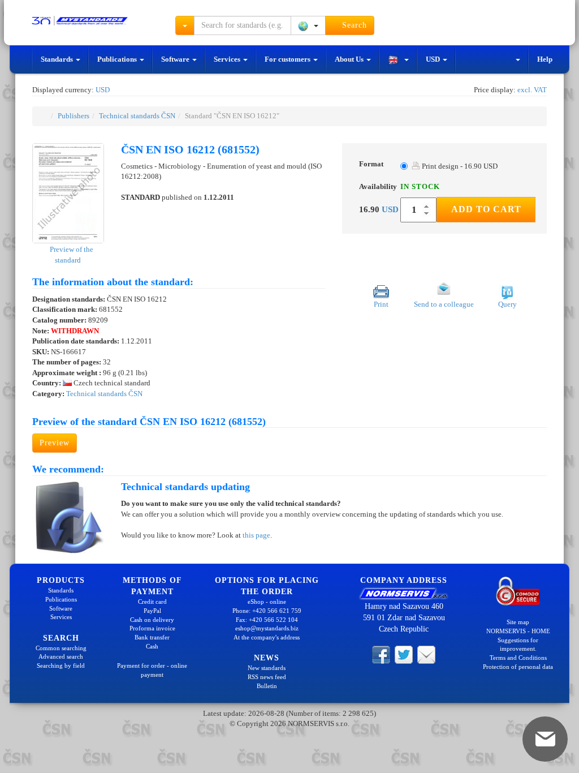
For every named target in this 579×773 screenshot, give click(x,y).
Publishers (73, 115)
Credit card (152, 601)
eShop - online (267, 601)
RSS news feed (267, 676)
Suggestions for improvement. (518, 644)
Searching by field (61, 665)
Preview (55, 443)
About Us (350, 59)
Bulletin (267, 685)
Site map (518, 622)
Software (176, 59)
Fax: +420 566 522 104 (267, 619)
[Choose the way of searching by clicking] (185, 25)
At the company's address (267, 637)
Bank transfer (152, 637)
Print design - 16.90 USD (459, 166)
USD (434, 59)
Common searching (61, 648)
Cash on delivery (152, 619)
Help (544, 59)
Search (353, 25)
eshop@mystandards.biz (267, 628)
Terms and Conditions (518, 657)
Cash (152, 646)
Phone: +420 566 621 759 (266, 610)
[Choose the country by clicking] (308, 25)
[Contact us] (426, 653)
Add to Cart (486, 209)
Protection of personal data (518, 666)
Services (228, 59)
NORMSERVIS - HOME (518, 631)
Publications (118, 59)
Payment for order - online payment (152, 670)
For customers (288, 59)
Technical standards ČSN (137, 115)
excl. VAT (532, 89)
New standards (267, 667)
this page (256, 535)
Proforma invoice (152, 628)
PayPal (152, 610)
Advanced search (60, 656)
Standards (58, 59)
